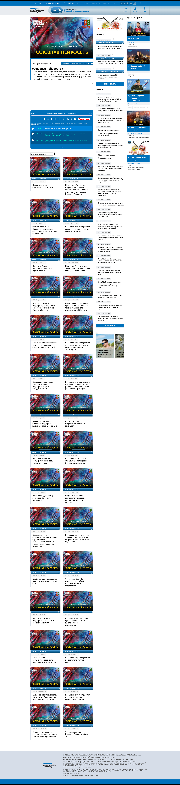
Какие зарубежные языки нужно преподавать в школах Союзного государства (76, 621)
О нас (113, 3)
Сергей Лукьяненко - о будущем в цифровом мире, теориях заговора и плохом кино (110, 48)
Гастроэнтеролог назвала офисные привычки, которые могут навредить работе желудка (111, 120)
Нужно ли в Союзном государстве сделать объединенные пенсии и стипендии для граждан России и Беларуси (76, 189)
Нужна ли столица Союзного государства (42, 186)
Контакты (86, 3)
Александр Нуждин (134, 169)
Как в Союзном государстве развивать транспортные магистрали (44, 660)
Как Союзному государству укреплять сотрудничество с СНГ (44, 581)
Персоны (135, 11)
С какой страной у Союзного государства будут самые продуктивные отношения (44, 230)
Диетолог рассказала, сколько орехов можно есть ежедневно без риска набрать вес (110, 145)
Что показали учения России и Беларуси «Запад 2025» (77, 734)
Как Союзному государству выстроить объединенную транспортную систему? (44, 697)
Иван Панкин (132, 46)
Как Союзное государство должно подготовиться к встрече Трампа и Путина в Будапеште (77, 538)
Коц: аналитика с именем (135, 133)
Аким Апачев (144, 108)
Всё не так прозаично (105, 42)
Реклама (106, 3)
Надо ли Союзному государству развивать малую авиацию (42, 460)
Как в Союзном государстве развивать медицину (75, 423)
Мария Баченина (133, 76)
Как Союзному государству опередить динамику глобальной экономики (77, 697)
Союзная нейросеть (47, 68)
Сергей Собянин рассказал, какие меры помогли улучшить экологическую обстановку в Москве (109, 285)
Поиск (141, 3)
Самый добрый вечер (133, 72)
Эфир (144, 11)
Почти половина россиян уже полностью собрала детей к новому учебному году (110, 214)
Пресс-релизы (96, 3)
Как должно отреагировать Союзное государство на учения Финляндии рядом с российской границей (77, 385)
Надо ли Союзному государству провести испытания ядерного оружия (75, 499)
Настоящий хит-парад (110, 24)
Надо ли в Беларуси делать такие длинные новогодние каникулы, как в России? (77, 268)
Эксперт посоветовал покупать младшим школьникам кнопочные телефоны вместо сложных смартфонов (110, 192)
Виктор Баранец (133, 108)
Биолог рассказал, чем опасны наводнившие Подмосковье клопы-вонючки (110, 318)
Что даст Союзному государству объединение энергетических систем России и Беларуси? (44, 306)
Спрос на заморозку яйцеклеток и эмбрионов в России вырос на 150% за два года (110, 180)
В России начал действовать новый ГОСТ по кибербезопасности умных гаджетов (110, 168)
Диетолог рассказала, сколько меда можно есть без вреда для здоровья (111, 204)
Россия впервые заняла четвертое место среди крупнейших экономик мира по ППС (110, 238)
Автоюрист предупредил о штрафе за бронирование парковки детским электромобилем (110, 249)
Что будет (135, 38)
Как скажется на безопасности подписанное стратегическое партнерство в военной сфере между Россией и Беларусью (44, 540)
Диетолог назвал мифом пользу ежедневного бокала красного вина (110, 110)
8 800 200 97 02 (53, 3)
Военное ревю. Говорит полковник (137, 98)
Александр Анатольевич (136, 167)
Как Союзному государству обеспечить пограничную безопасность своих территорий (77, 346)
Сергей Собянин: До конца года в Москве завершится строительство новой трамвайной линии (110, 261)
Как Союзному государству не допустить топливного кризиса (77, 660)
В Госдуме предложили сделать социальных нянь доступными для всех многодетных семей (110, 226)
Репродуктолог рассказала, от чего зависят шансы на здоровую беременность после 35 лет (110, 307)
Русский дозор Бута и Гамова (108, 71)
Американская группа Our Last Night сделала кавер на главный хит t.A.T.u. (110, 62)
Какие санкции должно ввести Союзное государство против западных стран (42, 385)
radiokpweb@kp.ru (68, 759)
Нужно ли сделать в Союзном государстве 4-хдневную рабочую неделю (44, 423)
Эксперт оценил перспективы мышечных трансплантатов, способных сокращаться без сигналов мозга (108, 133)
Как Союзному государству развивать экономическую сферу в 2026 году (77, 229)
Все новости (110, 326)
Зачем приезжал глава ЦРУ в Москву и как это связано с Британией (108, 77)
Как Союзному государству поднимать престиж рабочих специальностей (44, 345)
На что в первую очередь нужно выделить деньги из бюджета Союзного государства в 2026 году (77, 306)
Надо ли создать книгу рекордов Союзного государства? (42, 498)
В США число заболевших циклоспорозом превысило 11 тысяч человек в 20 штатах (111, 157)
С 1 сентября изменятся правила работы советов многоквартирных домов (110, 272)
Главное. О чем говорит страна (76, 11)
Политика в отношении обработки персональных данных (81, 775)
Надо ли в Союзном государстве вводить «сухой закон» (42, 268)
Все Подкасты (110, 84)
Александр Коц (133, 137)
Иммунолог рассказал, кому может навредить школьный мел (110, 296)
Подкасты (126, 11)
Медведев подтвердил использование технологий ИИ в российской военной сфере (109, 99)
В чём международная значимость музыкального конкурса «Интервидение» (44, 734)
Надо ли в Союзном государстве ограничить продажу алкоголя (43, 620)
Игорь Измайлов (144, 137)
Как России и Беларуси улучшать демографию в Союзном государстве (76, 460)
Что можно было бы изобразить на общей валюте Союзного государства (74, 582)
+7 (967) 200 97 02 (72, 3)
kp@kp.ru (88, 767)
